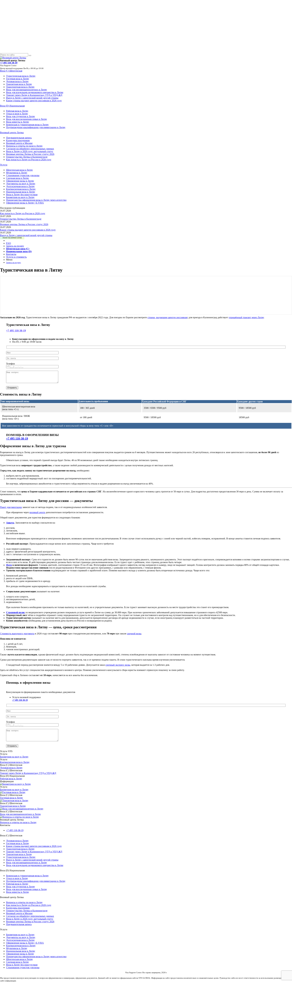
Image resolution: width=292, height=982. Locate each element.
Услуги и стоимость (16, 257)
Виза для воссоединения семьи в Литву (26, 119)
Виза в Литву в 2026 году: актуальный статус (29, 151)
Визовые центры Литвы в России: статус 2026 (30, 154)
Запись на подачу (15, 246)
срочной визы (134, 633)
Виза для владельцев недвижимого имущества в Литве (34, 92)
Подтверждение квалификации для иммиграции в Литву (35, 127)
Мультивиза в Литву (16, 172)
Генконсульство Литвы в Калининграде (26, 157)
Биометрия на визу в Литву (20, 197)
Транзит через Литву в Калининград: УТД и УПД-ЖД (34, 95)
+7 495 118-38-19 (16, 330)
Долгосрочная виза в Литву (20, 186)
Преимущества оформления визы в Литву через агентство (36, 200)
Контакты (11, 254)
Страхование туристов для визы (22, 175)
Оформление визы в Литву (20, 181)
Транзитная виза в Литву (19, 84)
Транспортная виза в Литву (20, 87)
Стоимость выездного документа (17, 633)
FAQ (8, 243)
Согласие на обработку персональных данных (30, 148)
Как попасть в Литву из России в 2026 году (28, 159)
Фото (9, 565)
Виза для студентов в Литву (20, 116)
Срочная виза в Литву (17, 178)
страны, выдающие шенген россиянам (167, 317)
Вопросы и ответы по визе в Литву (24, 146)
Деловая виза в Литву (17, 81)
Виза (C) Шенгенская (11, 70)
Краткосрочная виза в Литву (21, 189)
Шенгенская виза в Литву (19, 170)
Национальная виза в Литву (20, 192)
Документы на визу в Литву (20, 183)
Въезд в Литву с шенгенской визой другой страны (32, 98)
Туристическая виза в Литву (20, 76)
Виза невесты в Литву (17, 122)
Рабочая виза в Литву (17, 111)
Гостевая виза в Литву (17, 78)
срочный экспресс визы (118, 665)
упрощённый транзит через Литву (246, 317)
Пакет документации (11, 507)
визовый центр (37, 512)
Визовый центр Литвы (12, 132)
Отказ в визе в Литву (17, 113)
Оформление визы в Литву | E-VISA (25, 202)
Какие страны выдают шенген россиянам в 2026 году (34, 100)
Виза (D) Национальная (12, 105)
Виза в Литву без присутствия (21, 194)
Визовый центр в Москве (19, 143)
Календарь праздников (18, 140)
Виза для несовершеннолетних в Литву (26, 89)
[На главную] (13, 57)
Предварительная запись (19, 137)
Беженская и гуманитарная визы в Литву (27, 124)
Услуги (3, 164)
